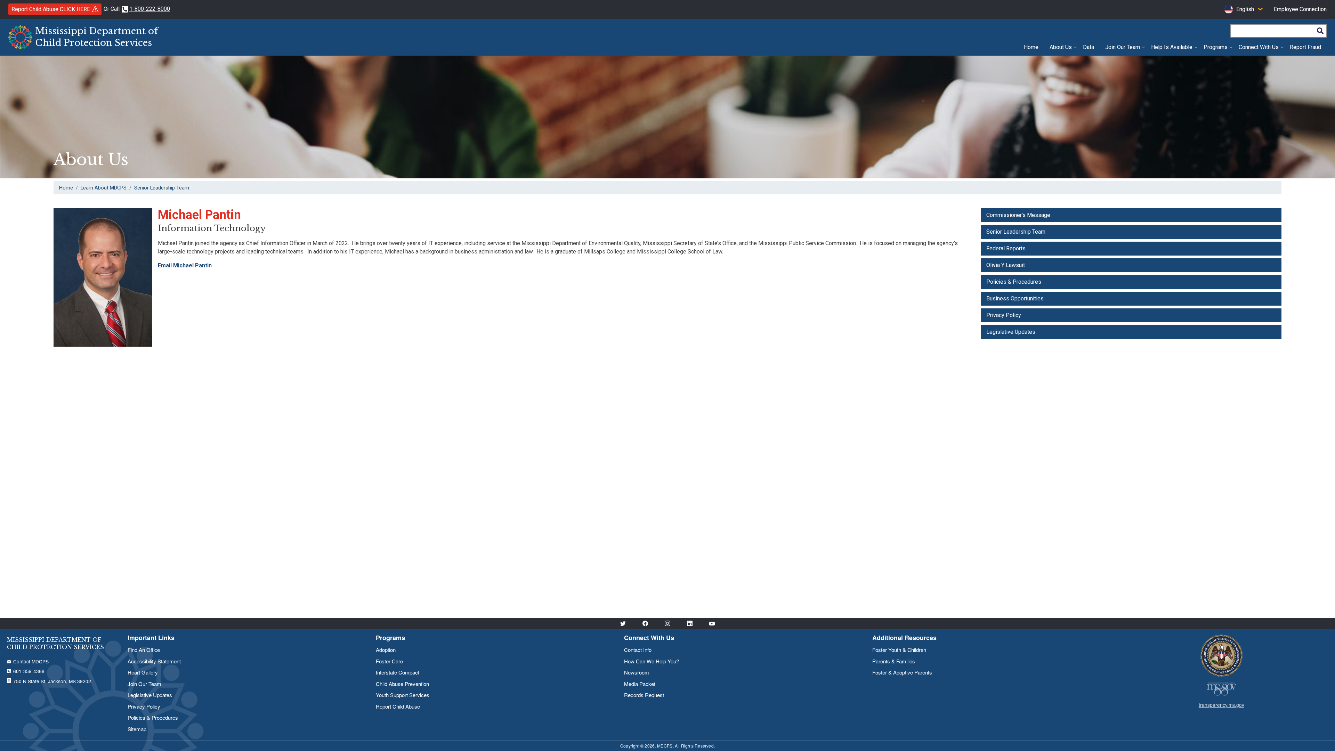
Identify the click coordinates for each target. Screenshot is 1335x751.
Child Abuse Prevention (402, 683)
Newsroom (636, 672)
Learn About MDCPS (104, 188)
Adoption (386, 649)
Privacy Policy (1003, 315)
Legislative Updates (1010, 332)
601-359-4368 (28, 671)
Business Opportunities (1015, 298)
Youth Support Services (402, 694)
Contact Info (638, 649)
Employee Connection (1300, 9)
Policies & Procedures (1013, 281)
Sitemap (137, 729)
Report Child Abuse (398, 706)
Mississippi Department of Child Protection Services (96, 36)
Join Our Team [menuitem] (1120, 50)
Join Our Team (144, 683)
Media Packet (639, 683)
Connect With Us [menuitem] (1256, 50)
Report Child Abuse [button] (50, 9)
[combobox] (1244, 9)
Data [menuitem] (1088, 47)
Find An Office (144, 649)
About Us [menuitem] (1058, 50)
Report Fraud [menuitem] (1305, 47)
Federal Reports (1006, 248)
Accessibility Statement (154, 661)
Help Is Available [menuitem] (1169, 50)
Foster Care (389, 661)
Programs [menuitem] (1213, 50)
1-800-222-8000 (149, 9)
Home (66, 188)
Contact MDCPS (31, 661)
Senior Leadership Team (161, 188)
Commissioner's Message (1018, 215)
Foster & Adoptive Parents (902, 672)
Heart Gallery (143, 672)
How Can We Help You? (651, 661)
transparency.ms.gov (1221, 704)
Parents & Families (893, 661)
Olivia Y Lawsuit (1005, 265)
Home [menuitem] (1031, 47)
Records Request (644, 694)
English (1245, 9)
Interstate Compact (397, 672)
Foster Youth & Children (899, 649)
